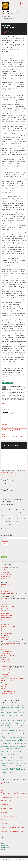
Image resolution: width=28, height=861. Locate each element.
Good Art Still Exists (19, 725)
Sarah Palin (13, 757)
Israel (2, 740)
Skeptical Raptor (6, 640)
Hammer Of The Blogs (7, 593)
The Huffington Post (7, 656)
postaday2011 (6, 751)
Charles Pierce (5, 572)
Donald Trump (17, 718)
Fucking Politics (18, 723)
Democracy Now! (6, 584)
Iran (18, 737)
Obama (20, 746)
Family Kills (8, 720)
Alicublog (4, 567)
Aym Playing (4, 570)
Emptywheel (4, 589)
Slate (2, 647)
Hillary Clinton (16, 728)
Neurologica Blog (6, 620)
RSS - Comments (7, 784)
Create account (5, 841)
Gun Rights (3, 727)
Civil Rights (15, 712)
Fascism (20, 720)
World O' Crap (5, 689)
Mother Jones (5, 613)
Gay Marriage (5, 725)
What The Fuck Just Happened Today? (12, 678)
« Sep (2, 528)
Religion (3, 754)
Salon (3, 637)
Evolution (3, 720)
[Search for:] (14, 539)
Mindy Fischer (5, 611)
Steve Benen (5, 649)
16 (17, 518)
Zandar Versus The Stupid (8, 693)
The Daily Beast (5, 653)
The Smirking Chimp (7, 670)
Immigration (8, 737)
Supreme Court (8, 763)
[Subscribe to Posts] (1, 782)
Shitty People (12, 760)
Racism (24, 751)
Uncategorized (7, 382)
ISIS (22, 737)
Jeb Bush (7, 740)
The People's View (6, 661)
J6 (4, 740)
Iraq (20, 737)
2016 (2, 705)
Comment (19, 465)
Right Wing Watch (6, 633)
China (2, 712)
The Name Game (6, 820)
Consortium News (6, 574)
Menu (23, 3)
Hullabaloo (4, 598)
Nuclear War (16, 746)
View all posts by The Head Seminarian (14, 399)
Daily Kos (3, 578)
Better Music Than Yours (9, 707)
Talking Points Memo (7, 651)
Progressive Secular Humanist (9, 626)
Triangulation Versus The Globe (10, 797)
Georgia (12, 725)
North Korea (3, 746)
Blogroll (18, 710)
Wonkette (4, 684)
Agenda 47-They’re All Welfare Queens (12, 831)
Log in (3, 843)
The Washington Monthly (8, 672)
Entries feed (4, 845)
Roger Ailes (4, 635)
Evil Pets (24, 718)
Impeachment (14, 737)
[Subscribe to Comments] (1, 784)
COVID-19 (3, 718)
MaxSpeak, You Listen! (7, 606)
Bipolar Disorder (10, 710)
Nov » (6, 528)
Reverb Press (5, 631)
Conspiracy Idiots (8, 715)
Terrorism (8, 765)
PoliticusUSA (5, 624)
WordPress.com (5, 850)
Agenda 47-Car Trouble (8, 823)
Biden (22, 707)
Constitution (19, 715)
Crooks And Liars (6, 576)
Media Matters (5, 608)
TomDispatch (5, 676)
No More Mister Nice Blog (8, 622)
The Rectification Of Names (9, 664)
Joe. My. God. (4, 604)
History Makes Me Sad (11, 730)
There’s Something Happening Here (11, 816)
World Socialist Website (8, 691)
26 (3, 524)
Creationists (9, 718)
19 (2, 521)
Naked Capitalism (6, 617)
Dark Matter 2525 (6, 581)
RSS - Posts (6, 782)
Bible (19, 707)
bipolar (3, 710)
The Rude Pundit (6, 666)
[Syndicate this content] (1, 791)
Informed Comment (6, 602)
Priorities (4, 812)
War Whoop (4, 804)
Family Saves (15, 720)
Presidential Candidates (17, 751)
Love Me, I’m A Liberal (7, 808)
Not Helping (10, 746)
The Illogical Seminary (11, 12)
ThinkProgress (5, 674)
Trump (17, 766)
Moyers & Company (6, 615)
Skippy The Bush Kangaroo (8, 643)
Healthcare (10, 728)
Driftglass (4, 587)
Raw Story (4, 628)
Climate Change (21, 712)
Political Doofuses (13, 749)
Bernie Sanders (20, 705)
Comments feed (5, 847)
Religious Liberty (9, 754)
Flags (9, 723)
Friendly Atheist (5, 591)
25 (24, 521)
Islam (24, 737)
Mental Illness (20, 740)
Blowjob (22, 710)
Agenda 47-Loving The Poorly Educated (12, 827)
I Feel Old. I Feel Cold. (7, 801)
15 (13, 518)
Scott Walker (18, 757)
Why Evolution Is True (7, 681)
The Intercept (5, 659)
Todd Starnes (12, 765)
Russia (8, 757)
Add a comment (21, 32)
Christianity (8, 712)
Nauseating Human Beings (13, 743)
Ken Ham (11, 740)
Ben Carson (12, 705)
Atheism (6, 705)
